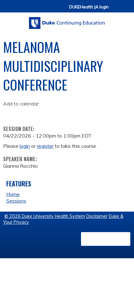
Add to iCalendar (37, 113)
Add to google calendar (9, 113)
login (25, 146)
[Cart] (115, 10)
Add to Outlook (52, 113)
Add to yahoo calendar (23, 113)
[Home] (67, 20)
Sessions (16, 201)
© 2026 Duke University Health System (44, 216)
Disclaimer (97, 216)
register (45, 146)
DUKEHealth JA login (89, 7)
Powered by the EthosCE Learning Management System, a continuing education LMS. (105, 239)
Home (13, 194)
